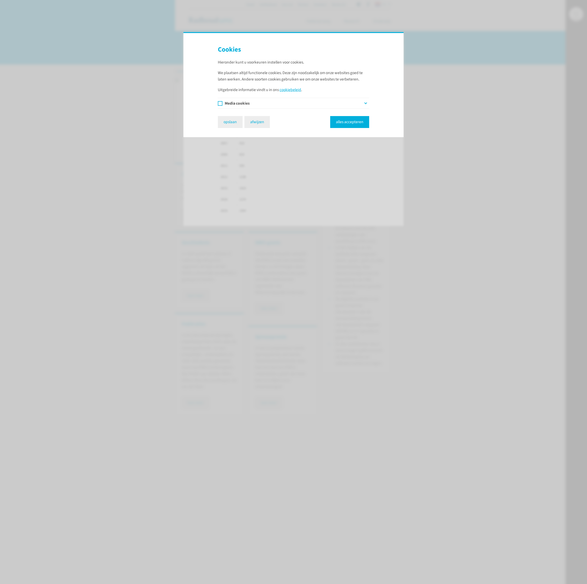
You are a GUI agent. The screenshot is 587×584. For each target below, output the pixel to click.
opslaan (230, 122)
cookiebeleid (290, 90)
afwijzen (257, 122)
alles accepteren (349, 122)
